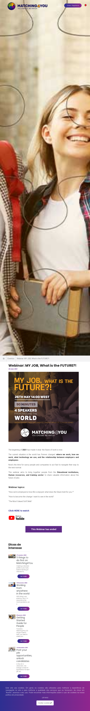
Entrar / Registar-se (73, 5)
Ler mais (45, 697)
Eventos (11, 358)
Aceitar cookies (44, 703)
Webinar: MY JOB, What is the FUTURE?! (33, 358)
